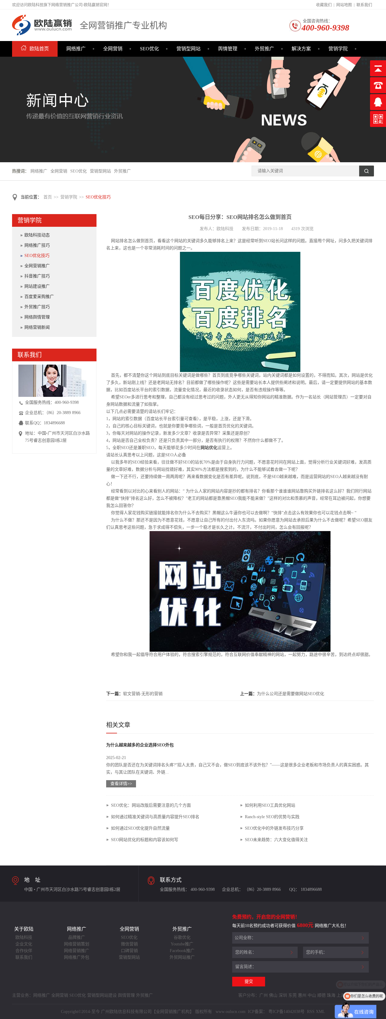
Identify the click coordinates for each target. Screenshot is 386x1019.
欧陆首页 (39, 48)
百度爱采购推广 (39, 296)
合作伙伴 (23, 950)
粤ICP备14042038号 (286, 1011)
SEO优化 (149, 48)
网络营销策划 (76, 944)
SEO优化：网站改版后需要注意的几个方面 (151, 805)
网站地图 (344, 4)
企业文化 (23, 944)
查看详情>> (121, 783)
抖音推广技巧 (37, 276)
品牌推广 (76, 937)
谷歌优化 (182, 937)
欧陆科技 (23, 937)
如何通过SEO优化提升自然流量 (140, 828)
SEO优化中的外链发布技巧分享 (274, 828)
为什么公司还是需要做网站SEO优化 (290, 693)
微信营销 (129, 944)
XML (320, 1011)
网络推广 (76, 48)
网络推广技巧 (37, 245)
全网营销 (112, 48)
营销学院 (338, 48)
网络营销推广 (76, 950)
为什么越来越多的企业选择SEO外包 (140, 745)
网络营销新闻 (37, 327)
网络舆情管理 (37, 317)
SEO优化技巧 (98, 197)
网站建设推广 (37, 286)
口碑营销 (129, 950)
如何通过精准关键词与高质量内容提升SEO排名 (155, 817)
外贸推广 (264, 48)
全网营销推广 (37, 266)
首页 (47, 197)
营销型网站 (188, 48)
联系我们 (364, 4)
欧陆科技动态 (37, 235)
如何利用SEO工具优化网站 (270, 805)
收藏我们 (324, 4)
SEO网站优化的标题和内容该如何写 (144, 839)
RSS (310, 1011)
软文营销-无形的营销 (143, 693)
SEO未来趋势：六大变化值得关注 (276, 839)
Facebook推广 (182, 950)
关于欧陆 (23, 929)
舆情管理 (227, 48)
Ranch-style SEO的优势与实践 (272, 817)
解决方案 (301, 48)
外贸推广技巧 (37, 307)
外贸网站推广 (182, 957)
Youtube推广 (182, 944)
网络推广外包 (76, 957)
